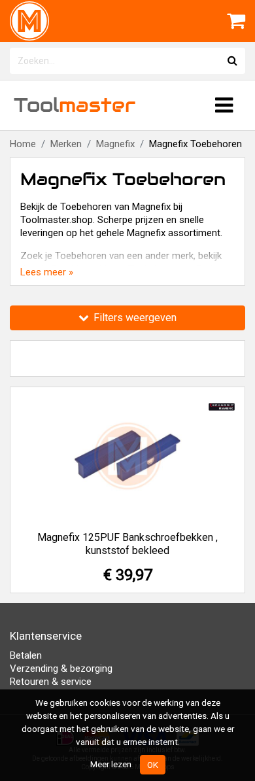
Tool (74, 105)
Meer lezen (110, 764)
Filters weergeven (134, 317)
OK (152, 764)
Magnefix (115, 144)
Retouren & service (51, 681)
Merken (66, 144)
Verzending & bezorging (61, 668)
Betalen (26, 655)
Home (23, 144)
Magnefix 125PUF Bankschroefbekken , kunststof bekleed (127, 544)
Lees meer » (46, 272)
